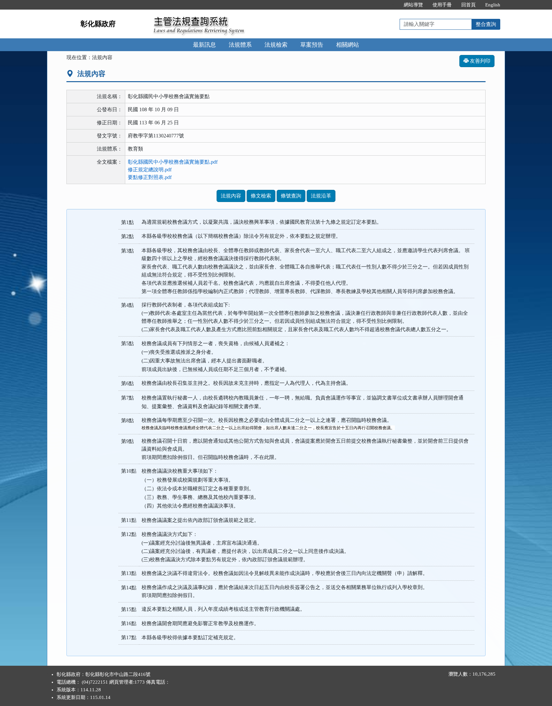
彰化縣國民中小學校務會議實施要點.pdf (173, 162)
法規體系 (240, 45)
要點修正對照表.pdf (150, 177)
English (492, 4)
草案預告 (311, 45)
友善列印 (479, 61)
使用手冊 (442, 4)
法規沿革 (321, 195)
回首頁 (468, 4)
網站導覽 (413, 4)
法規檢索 (276, 45)
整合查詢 (486, 24)
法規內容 (231, 195)
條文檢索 (261, 195)
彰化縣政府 (98, 24)
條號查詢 (291, 195)
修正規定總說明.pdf (150, 169)
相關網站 (347, 45)
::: (392, 4)
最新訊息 (204, 45)
